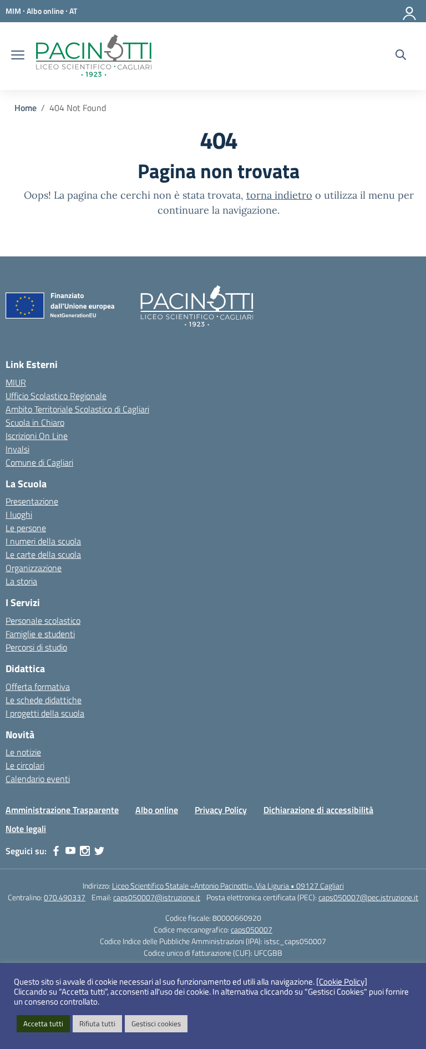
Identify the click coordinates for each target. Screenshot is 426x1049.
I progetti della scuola (45, 713)
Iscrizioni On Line (37, 435)
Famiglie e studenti (40, 634)
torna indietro (279, 195)
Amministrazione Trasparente (62, 809)
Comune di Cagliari (39, 462)
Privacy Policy (221, 809)
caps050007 (251, 929)
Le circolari (25, 765)
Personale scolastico (43, 620)
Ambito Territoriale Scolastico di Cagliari (77, 409)
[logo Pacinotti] (94, 56)
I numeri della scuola (43, 541)
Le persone (26, 527)
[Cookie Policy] (341, 982)
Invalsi (17, 449)
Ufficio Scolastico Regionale (56, 395)
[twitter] (99, 851)
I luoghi (19, 514)
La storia (21, 581)
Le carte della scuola (43, 554)
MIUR (16, 382)
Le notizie (23, 752)
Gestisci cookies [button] (156, 1023)
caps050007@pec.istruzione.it (368, 897)
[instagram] (85, 851)
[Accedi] (409, 11)
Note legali (26, 828)
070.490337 (64, 897)
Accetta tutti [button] (43, 1023)
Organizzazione (34, 567)
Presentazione (32, 501)
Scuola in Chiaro (35, 422)
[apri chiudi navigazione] (17, 56)
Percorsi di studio (36, 647)
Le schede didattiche (44, 700)
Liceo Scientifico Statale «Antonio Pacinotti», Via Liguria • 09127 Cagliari (228, 885)
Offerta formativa (38, 686)
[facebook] (56, 851)
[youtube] (70, 851)
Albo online (156, 809)
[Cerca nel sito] (400, 56)
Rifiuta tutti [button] (97, 1023)
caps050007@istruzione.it (156, 897)
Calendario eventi (38, 778)
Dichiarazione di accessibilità (318, 809)
